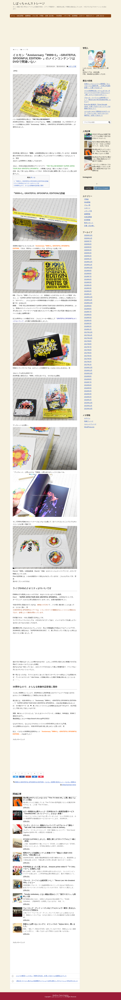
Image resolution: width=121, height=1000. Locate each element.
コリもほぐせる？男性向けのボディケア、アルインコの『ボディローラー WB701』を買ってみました (97, 113)
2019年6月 (88, 279)
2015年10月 (88, 408)
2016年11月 (88, 370)
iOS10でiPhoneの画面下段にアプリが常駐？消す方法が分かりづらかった (101, 136)
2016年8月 (88, 379)
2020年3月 (88, 253)
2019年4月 (88, 285)
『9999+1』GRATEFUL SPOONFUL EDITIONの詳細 (31, 181)
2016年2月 (88, 397)
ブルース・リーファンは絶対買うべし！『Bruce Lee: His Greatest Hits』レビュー (97, 99)
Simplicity (66, 995)
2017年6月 (88, 350)
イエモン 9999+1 (70, 782)
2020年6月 (88, 244)
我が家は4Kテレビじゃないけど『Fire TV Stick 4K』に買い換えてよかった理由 (101, 151)
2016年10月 (88, 373)
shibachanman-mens (69, 785)
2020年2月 (88, 256)
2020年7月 (88, 241)
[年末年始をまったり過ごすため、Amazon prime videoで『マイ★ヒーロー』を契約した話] (17, 872)
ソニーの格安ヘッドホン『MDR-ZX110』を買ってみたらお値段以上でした (41, 976)
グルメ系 (35, 15)
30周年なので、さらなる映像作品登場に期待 (28, 185)
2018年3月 (88, 323)
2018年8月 (88, 309)
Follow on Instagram (102, 188)
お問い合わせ (100, 15)
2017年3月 (88, 359)
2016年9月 (88, 376)
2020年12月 (88, 235)
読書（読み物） (50, 15)
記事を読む (26, 807)
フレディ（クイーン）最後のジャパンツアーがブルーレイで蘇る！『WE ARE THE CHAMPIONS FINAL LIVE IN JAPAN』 (48, 826)
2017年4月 (88, 356)
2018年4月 (88, 320)
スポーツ (82, 15)
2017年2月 (88, 361)
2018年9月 (88, 306)
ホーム (13, 15)
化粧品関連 (20, 15)
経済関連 (74, 15)
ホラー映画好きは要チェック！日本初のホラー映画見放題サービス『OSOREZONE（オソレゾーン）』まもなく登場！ (48, 813)
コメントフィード (90, 424)
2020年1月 (88, 259)
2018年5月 (88, 317)
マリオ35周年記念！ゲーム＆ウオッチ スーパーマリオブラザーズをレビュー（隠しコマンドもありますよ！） (97, 92)
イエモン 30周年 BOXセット (54, 782)
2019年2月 (88, 291)
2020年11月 (88, 238)
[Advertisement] (60, 32)
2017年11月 (88, 335)
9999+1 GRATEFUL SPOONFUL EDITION (29, 782)
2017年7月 (88, 347)
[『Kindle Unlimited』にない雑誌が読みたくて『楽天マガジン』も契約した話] (17, 899)
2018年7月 (88, 312)
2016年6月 (88, 385)
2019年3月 (88, 288)
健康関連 (28, 15)
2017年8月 (88, 344)
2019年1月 (88, 294)
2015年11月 (88, 405)
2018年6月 (88, 314)
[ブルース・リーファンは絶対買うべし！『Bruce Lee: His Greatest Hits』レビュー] (17, 885)
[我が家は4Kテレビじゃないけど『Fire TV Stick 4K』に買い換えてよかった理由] (17, 803)
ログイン (87, 418)
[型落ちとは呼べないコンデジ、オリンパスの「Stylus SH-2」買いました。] (17, 929)
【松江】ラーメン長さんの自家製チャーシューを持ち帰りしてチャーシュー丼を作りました (47, 981)
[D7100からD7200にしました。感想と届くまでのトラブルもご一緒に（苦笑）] (17, 844)
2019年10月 (88, 267)
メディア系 (67, 15)
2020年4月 (88, 250)
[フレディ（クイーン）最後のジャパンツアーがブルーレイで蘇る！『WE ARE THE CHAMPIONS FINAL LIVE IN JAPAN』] (17, 830)
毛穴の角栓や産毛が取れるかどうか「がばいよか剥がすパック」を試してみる (101, 144)
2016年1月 (88, 400)
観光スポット (90, 15)
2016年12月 (88, 367)
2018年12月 (88, 297)
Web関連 (59, 15)
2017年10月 (88, 338)
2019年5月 (88, 282)
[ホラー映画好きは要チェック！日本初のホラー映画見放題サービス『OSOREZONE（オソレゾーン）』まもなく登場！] (17, 817)
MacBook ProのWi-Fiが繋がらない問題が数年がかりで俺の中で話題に (101, 159)
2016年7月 (88, 382)
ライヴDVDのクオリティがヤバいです (26, 183)
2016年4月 (88, 391)
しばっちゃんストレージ (29, 3)
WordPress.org (89, 427)
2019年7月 (88, 276)
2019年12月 (88, 262)
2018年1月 (88, 329)
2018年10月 (88, 303)
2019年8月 (88, 273)
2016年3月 (88, 394)
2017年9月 (88, 341)
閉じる (33, 177)
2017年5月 (88, 353)
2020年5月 (88, 247)
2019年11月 (88, 265)
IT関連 (41, 15)
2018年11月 (88, 300)
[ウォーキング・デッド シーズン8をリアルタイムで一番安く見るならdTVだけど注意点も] (17, 913)
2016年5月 (88, 388)
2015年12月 (88, 403)
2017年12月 (88, 332)
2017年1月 (88, 364)
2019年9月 (88, 270)
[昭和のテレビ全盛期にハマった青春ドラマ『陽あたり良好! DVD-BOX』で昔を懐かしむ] (17, 858)
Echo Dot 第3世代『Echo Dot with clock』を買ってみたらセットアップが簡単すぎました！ (97, 106)
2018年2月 (88, 326)
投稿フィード (88, 421)
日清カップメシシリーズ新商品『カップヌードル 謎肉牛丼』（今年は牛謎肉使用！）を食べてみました (97, 86)
